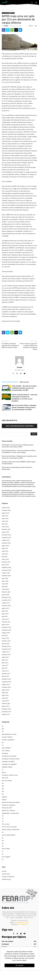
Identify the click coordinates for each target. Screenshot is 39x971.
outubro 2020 (6, 573)
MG (3, 789)
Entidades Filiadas (7, 767)
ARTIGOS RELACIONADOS (10, 382)
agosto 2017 (5, 657)
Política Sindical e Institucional (10, 829)
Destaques (5, 753)
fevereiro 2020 (6, 592)
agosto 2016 (5, 690)
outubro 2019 (6, 603)
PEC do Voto (5, 824)
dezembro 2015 (6, 709)
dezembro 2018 (6, 627)
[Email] (16, 30)
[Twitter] (8, 30)
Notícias (12, 13)
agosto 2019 (5, 608)
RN (3, 840)
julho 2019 (5, 611)
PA (2, 816)
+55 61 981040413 (23, 924)
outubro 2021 (6, 540)
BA (3, 742)
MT (3, 794)
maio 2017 (5, 665)
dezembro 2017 (6, 646)
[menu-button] (36, 2)
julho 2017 (5, 660)
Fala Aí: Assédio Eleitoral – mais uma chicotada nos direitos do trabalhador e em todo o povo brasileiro (19, 451)
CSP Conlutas (6, 750)
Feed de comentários (8, 876)
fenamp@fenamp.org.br (21, 922)
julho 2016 (5, 692)
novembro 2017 (6, 649)
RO (3, 843)
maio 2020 (5, 584)
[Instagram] (17, 374)
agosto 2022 (5, 513)
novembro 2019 (6, 600)
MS (3, 791)
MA (3, 786)
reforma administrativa (8, 835)
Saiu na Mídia (6, 848)
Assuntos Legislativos (8, 740)
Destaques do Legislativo (9, 764)
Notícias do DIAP (7, 808)
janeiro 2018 (5, 643)
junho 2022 (5, 518)
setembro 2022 (6, 510)
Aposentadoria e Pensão (9, 734)
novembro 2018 (6, 630)
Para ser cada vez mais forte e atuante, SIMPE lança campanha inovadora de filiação (28, 346)
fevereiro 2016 (6, 703)
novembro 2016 (6, 682)
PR (2, 832)
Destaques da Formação (9, 756)
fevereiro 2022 (6, 529)
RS (2, 846)
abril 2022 (5, 524)
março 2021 (5, 559)
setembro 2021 (6, 543)
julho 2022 (5, 516)
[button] (32, 2)
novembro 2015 (6, 712)
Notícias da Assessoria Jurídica (11, 802)
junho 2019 (5, 614)
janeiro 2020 (5, 595)
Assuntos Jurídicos (7, 737)
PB (3, 818)
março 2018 (5, 638)
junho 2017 (5, 663)
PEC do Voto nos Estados (9, 827)
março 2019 (5, 619)
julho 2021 (5, 548)
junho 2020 (5, 581)
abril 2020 (5, 586)
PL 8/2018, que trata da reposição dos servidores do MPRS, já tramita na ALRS (10, 345)
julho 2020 (5, 578)
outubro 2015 (6, 714)
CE (2, 745)
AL (2, 726)
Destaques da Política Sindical (10, 759)
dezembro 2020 (6, 567)
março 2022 (5, 526)
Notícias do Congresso (8, 805)
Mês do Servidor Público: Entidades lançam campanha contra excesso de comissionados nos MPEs (24, 407)
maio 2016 (5, 698)
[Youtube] (24, 934)
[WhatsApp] (12, 30)
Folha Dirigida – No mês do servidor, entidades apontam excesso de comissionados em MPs (24, 388)
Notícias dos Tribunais (8, 810)
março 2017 (5, 671)
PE (2, 821)
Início (3, 10)
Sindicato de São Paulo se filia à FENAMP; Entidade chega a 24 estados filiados (19, 462)
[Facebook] (3, 30)
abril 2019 (5, 616)
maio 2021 (5, 554)
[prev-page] (3, 414)
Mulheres (4, 797)
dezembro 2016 (6, 679)
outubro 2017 (6, 652)
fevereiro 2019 (6, 622)
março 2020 (5, 589)
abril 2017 (5, 668)
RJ (2, 838)
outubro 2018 (6, 633)
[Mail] (21, 374)
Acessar (4, 871)
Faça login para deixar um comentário (19, 426)
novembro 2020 (6, 570)
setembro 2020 (6, 575)
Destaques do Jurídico (8, 761)
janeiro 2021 (5, 565)
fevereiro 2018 (6, 641)
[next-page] (6, 414)
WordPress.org (6, 879)
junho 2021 (5, 551)
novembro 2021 (6, 537)
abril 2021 (5, 556)
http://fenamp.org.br (19, 370)
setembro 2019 (6, 605)
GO (3, 783)
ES (2, 770)
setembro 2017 (6, 654)
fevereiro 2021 (6, 562)
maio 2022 (5, 521)
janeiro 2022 (5, 532)
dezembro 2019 (6, 597)
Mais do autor (24, 382)
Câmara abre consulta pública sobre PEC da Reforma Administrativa (17, 468)
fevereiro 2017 (6, 673)
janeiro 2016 (5, 706)
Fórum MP (5, 778)
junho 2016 (5, 695)
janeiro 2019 (5, 624)
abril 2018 (5, 635)
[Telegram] (20, 30)
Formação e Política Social (9, 775)
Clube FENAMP (6, 748)
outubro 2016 (6, 684)
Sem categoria (6, 857)
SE (2, 854)
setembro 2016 (6, 687)
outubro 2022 (6, 507)
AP (2, 731)
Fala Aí (4, 772)
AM (3, 729)
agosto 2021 (5, 546)
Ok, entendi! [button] (19, 965)
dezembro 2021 (6, 535)
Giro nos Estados (10, 10)
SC (2, 851)
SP (2, 859)
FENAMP (6, 25)
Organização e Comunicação (10, 813)
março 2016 (5, 701)
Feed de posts (6, 874)
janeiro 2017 (5, 676)
